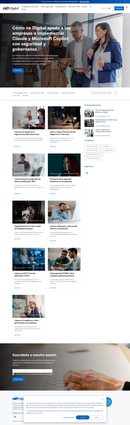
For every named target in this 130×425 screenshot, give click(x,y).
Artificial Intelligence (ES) (102, 116)
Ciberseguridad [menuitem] (47, 7)
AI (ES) (25, 95)
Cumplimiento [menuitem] (60, 7)
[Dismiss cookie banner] (103, 400)
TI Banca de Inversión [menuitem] (30, 7)
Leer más (18, 70)
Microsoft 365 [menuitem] (74, 7)
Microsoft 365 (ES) (68, 93)
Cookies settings (68, 417)
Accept (83, 417)
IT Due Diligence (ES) (92, 158)
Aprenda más (84, 1)
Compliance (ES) (53, 93)
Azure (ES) (16, 95)
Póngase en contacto (20, 413)
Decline (97, 417)
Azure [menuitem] (84, 7)
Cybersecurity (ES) (37, 93)
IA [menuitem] (90, 7)
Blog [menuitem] (23, 9)
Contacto (119, 8)
